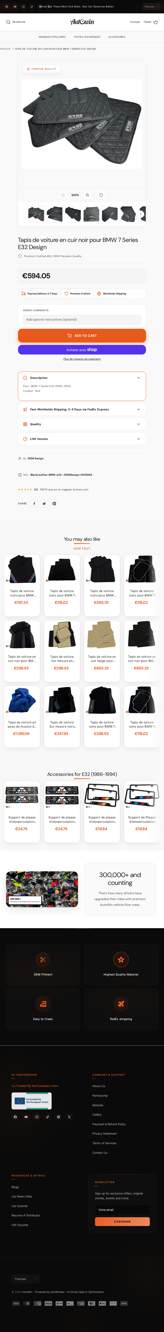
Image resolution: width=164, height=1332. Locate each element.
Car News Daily (22, 1196)
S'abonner (122, 1221)
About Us (98, 1086)
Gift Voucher (20, 1225)
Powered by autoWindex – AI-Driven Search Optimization (69, 1291)
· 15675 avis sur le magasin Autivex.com (61, 489)
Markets (97, 1105)
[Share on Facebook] (34, 504)
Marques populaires (52, 37)
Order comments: (36, 310)
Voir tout (82, 548)
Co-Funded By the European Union (35, 1085)
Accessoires (116, 37)
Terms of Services (104, 1143)
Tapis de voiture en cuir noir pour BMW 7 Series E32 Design (55, 49)
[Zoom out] (63, 195)
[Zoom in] (87, 195)
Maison (5, 49)
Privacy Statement (104, 1133)
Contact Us (100, 1152)
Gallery (97, 1114)
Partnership (100, 1095)
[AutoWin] (82, 22)
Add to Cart (85, 336)
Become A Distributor (26, 1215)
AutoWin (27, 1291)
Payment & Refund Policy (109, 1124)
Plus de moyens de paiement (82, 359)
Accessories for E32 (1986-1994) (82, 774)
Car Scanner (20, 1206)
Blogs (15, 1187)
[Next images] (140, 214)
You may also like (82, 539)
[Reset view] (101, 195)
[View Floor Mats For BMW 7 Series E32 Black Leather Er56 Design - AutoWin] (36, 214)
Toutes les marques (87, 37)
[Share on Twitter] (44, 504)
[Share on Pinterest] (54, 504)
